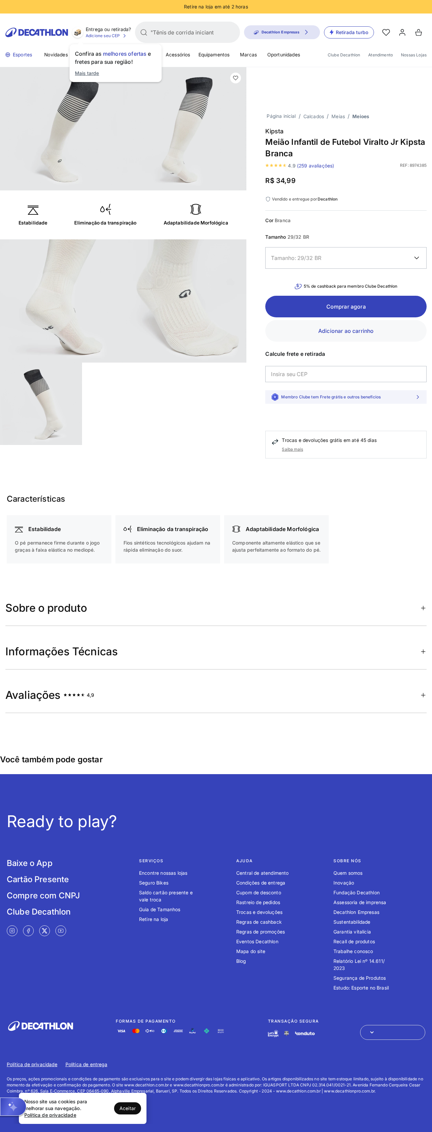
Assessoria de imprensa (359, 902)
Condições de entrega (260, 883)
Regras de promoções (260, 931)
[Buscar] (144, 32)
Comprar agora (346, 306)
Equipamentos (214, 54)
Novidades (56, 54)
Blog (241, 961)
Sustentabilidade (352, 922)
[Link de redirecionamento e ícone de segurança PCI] (286, 1033)
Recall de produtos (354, 941)
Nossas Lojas (414, 54)
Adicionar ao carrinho (346, 330)
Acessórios (178, 54)
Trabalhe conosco (353, 951)
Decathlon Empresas (356, 912)
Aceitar (127, 1108)
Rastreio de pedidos (258, 902)
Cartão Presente (38, 879)
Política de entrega (86, 1064)
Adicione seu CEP (103, 35)
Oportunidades (283, 54)
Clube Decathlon (344, 54)
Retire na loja (153, 919)
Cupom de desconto (258, 892)
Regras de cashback (259, 922)
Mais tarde (87, 73)
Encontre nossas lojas (163, 873)
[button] (13, 1107)
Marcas (248, 54)
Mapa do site (250, 951)
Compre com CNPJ (43, 895)
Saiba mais (292, 449)
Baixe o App (30, 863)
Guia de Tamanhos (160, 909)
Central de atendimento (262, 873)
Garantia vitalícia (352, 931)
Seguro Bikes (153, 883)
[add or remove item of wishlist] (235, 78)
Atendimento (380, 54)
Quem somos (348, 873)
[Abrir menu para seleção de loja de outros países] (392, 1032)
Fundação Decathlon (356, 892)
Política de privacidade (32, 1064)
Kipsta (274, 131)
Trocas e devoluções (259, 912)
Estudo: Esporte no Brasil (361, 988)
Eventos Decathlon (257, 941)
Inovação (343, 883)
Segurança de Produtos (359, 978)
